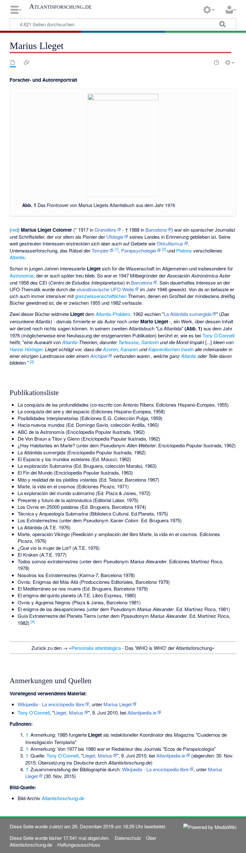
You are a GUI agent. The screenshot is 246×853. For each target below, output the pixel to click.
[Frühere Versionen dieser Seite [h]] (216, 62)
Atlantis (17, 257)
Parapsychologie (138, 250)
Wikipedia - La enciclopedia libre (51, 704)
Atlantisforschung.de (60, 6)
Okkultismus (170, 243)
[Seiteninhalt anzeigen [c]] (13, 62)
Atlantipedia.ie (141, 712)
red (14, 229)
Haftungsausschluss (78, 844)
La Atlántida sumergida (187, 314)
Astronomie (22, 275)
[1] (117, 249)
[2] (164, 249)
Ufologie (114, 236)
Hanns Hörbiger (26, 349)
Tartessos (128, 342)
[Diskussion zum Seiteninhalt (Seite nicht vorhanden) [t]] (26, 62)
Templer (100, 250)
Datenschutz (128, 837)
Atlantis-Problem (113, 314)
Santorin (150, 342)
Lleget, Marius (68, 712)
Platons (184, 250)
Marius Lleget (117, 704)
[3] (32, 361)
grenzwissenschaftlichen (101, 296)
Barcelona (156, 229)
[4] (33, 621)
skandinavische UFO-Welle (105, 289)
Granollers (105, 229)
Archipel (98, 355)
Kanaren (129, 349)
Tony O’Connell (218, 335)
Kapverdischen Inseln (170, 349)
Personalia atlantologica (96, 647)
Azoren (110, 349)
